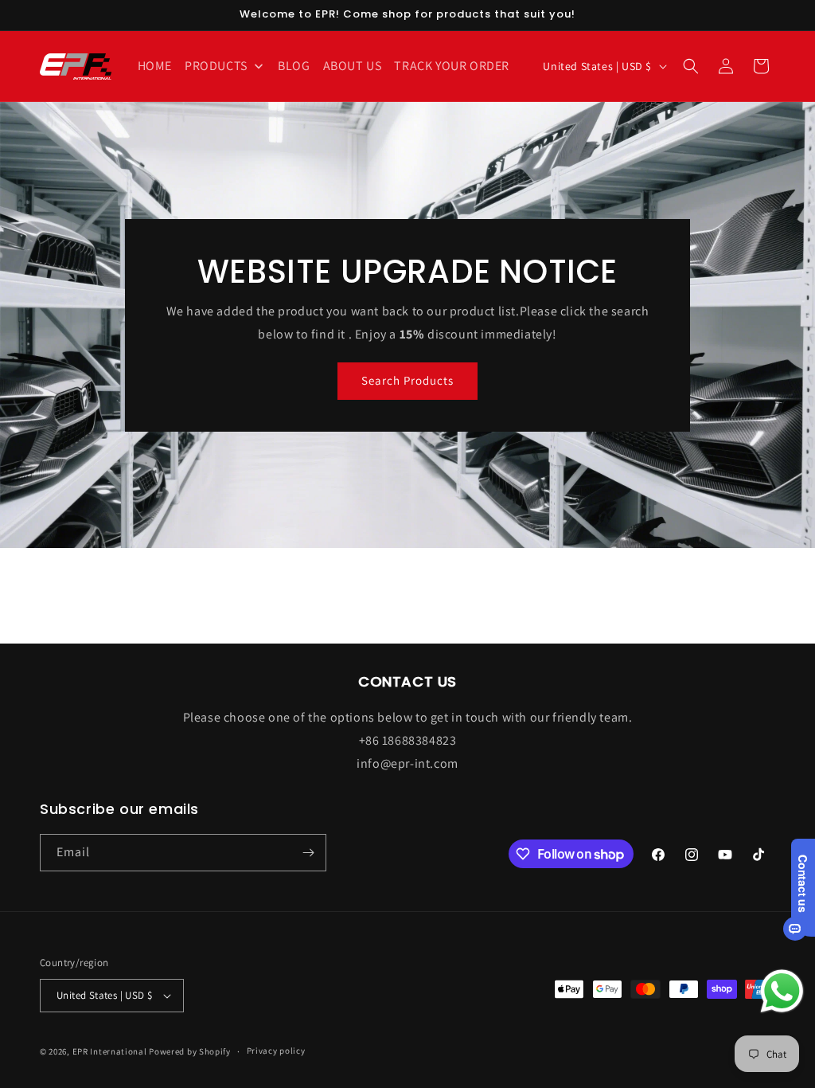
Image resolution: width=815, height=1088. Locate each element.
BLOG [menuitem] (294, 65)
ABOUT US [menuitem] (352, 65)
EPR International (109, 1051)
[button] (690, 66)
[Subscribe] (308, 852)
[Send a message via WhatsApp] (782, 991)
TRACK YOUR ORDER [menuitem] (451, 65)
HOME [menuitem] (155, 65)
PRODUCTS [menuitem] (216, 65)
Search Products (407, 380)
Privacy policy (276, 1050)
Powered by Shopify (190, 1051)
